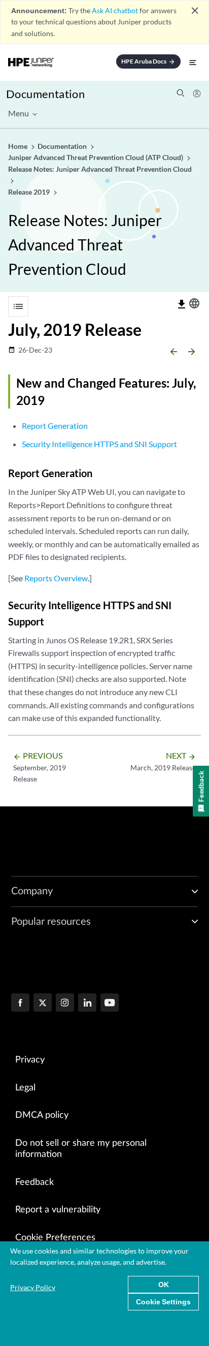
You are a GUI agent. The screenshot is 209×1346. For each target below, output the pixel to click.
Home (18, 146)
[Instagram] (65, 1003)
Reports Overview (56, 578)
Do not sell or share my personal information (81, 1149)
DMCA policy (41, 1115)
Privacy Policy (32, 1287)
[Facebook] (20, 1003)
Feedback (34, 1182)
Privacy (30, 1060)
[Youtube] (109, 1003)
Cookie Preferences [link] (55, 1237)
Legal (25, 1087)
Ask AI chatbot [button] (115, 10)
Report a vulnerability (57, 1209)
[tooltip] (182, 304)
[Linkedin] (87, 1003)
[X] (42, 1003)
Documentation (45, 94)
